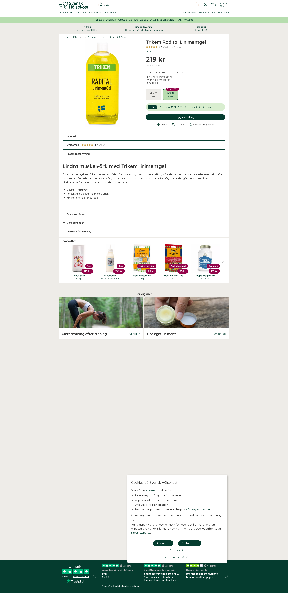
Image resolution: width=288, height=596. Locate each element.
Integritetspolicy (140, 532)
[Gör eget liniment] (186, 318)
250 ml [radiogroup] (154, 94)
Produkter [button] (64, 12)
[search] (148, 5)
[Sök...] (101, 4)
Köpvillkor (187, 557)
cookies (151, 490)
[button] (219, 5)
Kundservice (189, 12)
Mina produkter (207, 12)
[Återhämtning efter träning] (101, 318)
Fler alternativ (177, 550)
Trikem (149, 51)
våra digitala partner (198, 509)
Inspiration (110, 12)
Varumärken (95, 12)
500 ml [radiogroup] (171, 93)
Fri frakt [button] (87, 28)
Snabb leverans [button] (144, 28)
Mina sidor (223, 12)
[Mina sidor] (205, 5)
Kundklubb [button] (200, 28)
